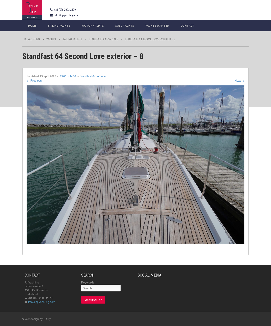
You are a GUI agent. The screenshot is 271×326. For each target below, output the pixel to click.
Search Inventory (93, 299)
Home (32, 25)
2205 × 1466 (68, 76)
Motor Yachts (93, 25)
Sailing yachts (59, 25)
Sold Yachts (124, 25)
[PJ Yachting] (32, 9)
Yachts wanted (157, 25)
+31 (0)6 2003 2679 (65, 10)
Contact (187, 25)
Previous (34, 80)
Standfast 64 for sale (93, 76)
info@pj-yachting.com (66, 15)
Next (239, 80)
